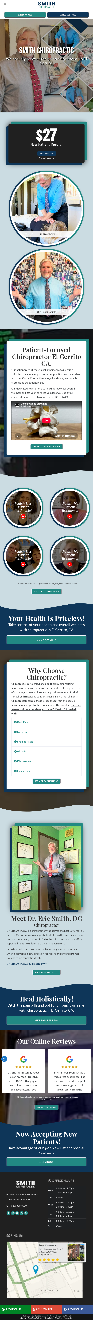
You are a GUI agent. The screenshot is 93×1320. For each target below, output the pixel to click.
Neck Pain (22, 731)
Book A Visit (45, 639)
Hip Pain (21, 751)
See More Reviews (46, 1107)
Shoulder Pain (25, 741)
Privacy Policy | (49, 1318)
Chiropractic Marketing (64, 1316)
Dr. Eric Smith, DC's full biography (26, 963)
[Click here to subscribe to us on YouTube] (17, 1213)
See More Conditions (46, 781)
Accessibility (68, 1318)
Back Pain (22, 722)
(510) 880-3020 (25, 15)
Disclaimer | (59, 1318)
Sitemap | (23, 1318)
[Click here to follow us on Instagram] (13, 1213)
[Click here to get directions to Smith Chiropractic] (46, 1270)
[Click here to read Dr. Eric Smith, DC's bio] (46, 868)
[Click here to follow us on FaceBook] (8, 1213)
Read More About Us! (46, 972)
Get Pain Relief (45, 1020)
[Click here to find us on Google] (21, 1213)
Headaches (23, 770)
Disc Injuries (24, 761)
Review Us (13, 1309)
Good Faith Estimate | (35, 1318)
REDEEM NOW (47, 153)
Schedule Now (68, 15)
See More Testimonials (46, 591)
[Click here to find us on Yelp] (26, 1213)
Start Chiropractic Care (46, 446)
